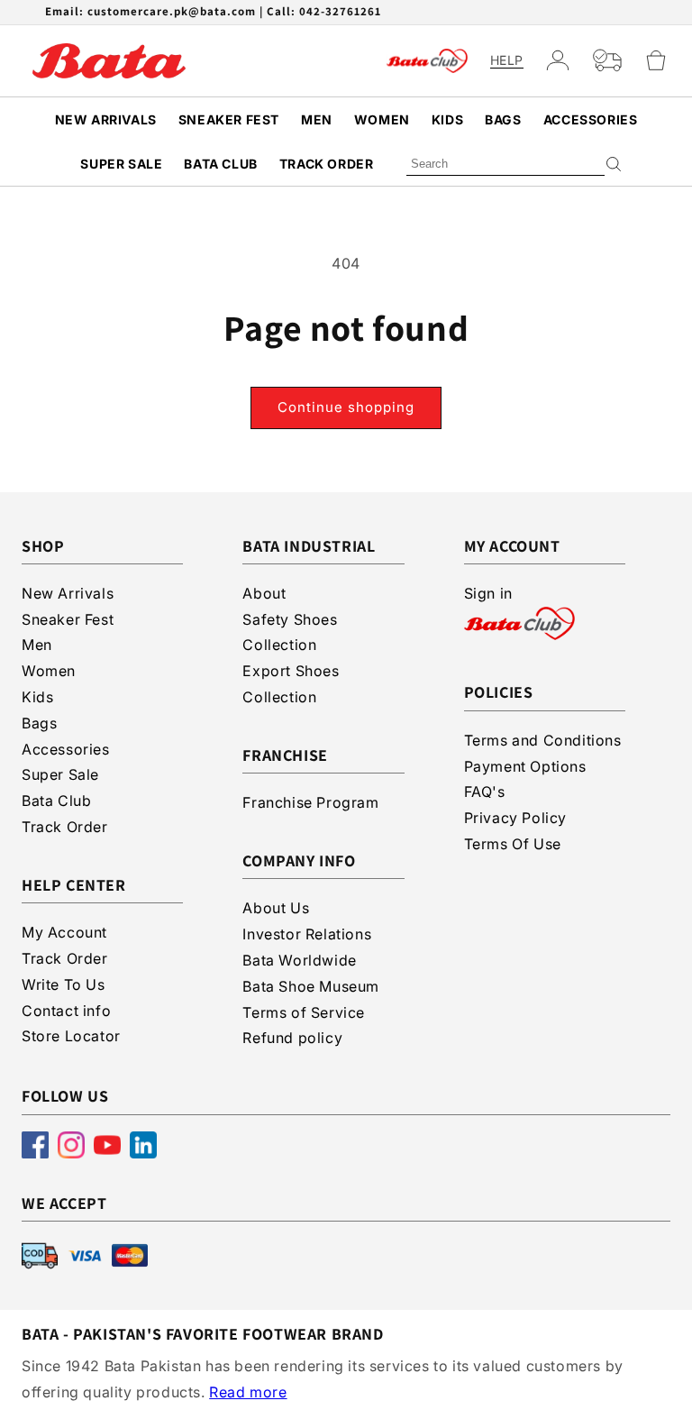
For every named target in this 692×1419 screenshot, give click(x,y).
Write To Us (63, 984)
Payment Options (525, 766)
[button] (656, 60)
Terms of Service (303, 1012)
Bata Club (220, 163)
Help (507, 60)
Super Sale (121, 163)
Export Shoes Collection (290, 684)
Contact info (66, 1011)
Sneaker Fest (228, 119)
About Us (275, 908)
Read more (248, 1392)
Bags (503, 119)
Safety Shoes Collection (289, 632)
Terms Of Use (512, 844)
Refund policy (292, 1038)
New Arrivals (106, 119)
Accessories (590, 119)
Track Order (326, 163)
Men (316, 119)
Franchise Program (310, 802)
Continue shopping (346, 407)
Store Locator (71, 1036)
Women (382, 119)
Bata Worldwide (299, 960)
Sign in (488, 593)
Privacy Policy (515, 818)
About (264, 593)
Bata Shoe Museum (310, 986)
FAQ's (484, 792)
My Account (64, 932)
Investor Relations (306, 934)
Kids (447, 119)
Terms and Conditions (543, 740)
